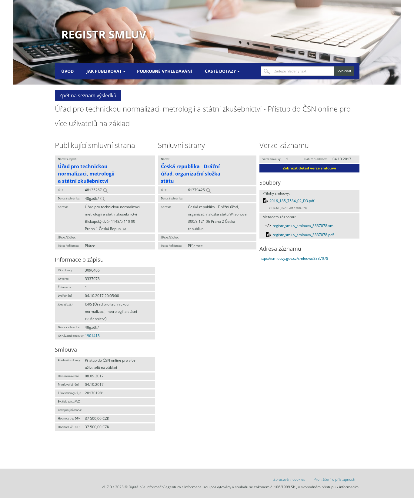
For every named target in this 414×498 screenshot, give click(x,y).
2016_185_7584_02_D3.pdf (291, 201)
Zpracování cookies (289, 479)
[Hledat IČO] (105, 190)
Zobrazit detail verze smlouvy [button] (309, 168)
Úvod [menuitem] (67, 71)
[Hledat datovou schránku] (102, 198)
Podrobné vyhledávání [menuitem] (164, 71)
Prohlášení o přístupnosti (334, 479)
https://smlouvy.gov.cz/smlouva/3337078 (293, 258)
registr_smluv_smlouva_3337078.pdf (303, 234)
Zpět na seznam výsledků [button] (87, 95)
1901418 (92, 335)
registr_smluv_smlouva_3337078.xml (303, 225)
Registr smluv (103, 34)
